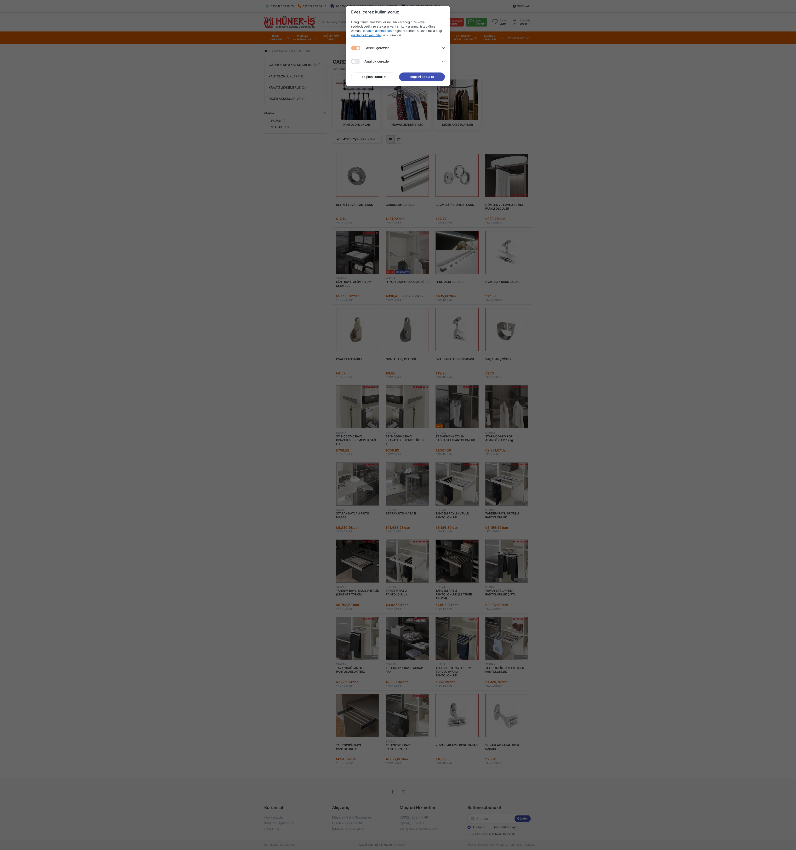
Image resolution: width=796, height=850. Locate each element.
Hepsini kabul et (422, 77)
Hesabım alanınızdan (377, 31)
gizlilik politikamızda (366, 35)
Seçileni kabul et (374, 77)
